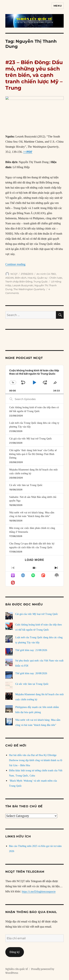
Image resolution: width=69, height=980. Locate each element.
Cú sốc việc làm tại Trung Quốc (26, 485)
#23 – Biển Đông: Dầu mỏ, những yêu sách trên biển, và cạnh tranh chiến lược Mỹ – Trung (34, 75)
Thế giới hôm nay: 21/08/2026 (31, 650)
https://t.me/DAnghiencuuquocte (39, 891)
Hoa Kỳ (32, 277)
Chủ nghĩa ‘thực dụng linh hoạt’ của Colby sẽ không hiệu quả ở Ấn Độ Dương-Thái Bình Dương (33, 454)
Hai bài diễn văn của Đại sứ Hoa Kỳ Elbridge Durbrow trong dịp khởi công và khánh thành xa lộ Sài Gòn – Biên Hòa (35, 760)
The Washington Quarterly (29, 289)
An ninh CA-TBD (46, 273)
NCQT (13, 273)
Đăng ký (15, 952)
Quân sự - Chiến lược (49, 277)
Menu (58, 5)
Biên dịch (20, 277)
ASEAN (9, 277)
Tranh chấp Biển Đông (18, 281)
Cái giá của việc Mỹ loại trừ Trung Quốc (30, 438)
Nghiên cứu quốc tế (16, 969)
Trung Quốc (40, 281)
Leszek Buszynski (22, 285)
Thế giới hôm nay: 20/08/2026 (31, 673)
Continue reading (15, 264)
